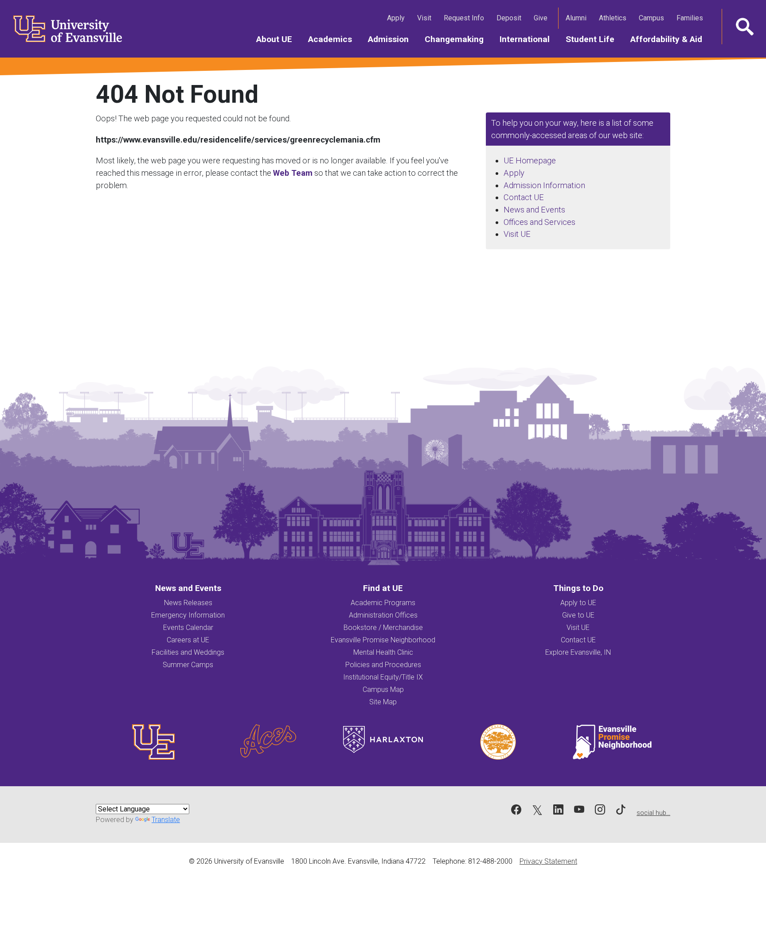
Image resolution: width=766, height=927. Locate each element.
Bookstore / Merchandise (383, 627)
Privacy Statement (548, 861)
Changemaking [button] (458, 39)
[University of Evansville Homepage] (62, 29)
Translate (166, 819)
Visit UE (517, 234)
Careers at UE (188, 640)
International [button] (529, 39)
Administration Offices (383, 615)
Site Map (383, 702)
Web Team (293, 173)
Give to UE (578, 615)
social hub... (653, 813)
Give (542, 17)
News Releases (188, 603)
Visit (426, 17)
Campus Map (383, 689)
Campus (653, 17)
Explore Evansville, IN (578, 652)
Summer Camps (188, 664)
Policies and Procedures (383, 664)
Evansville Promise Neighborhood (383, 640)
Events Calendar (188, 627)
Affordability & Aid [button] (670, 39)
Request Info (466, 17)
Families (691, 17)
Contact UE (524, 197)
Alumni (578, 17)
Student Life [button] (594, 39)
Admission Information (544, 185)
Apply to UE (578, 603)
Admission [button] (392, 39)
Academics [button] (334, 39)
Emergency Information (188, 615)
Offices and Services (539, 222)
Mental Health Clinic (383, 652)
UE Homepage (530, 160)
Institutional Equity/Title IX (383, 677)
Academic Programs (383, 603)
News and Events (534, 209)
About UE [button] (278, 39)
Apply (397, 17)
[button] (744, 26)
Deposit (508, 18)
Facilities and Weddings (188, 652)
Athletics (614, 17)
